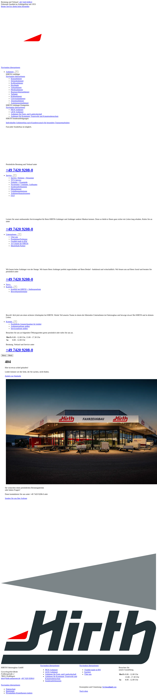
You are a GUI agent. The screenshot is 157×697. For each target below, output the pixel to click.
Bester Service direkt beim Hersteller (15, 6)
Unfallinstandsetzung (19, 191)
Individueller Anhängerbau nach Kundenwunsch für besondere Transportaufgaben (38, 123)
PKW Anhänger (17, 110)
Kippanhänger (16, 79)
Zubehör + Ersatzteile (19, 182)
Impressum (10, 691)
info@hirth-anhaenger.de (10, 678)
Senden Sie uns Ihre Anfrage (16, 498)
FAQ (13, 196)
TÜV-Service (16, 180)
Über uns (14, 237)
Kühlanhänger (16, 96)
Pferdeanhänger (17, 90)
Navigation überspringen (10, 67)
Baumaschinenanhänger (20, 92)
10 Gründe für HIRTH (19, 243)
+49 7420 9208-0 (25, 2)
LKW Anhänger (17, 112)
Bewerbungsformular (19, 291)
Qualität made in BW (19, 241)
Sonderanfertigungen (19, 187)
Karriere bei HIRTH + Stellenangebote (26, 289)
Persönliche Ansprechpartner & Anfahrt (26, 324)
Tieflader (14, 94)
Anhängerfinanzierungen (20, 193)
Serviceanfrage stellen (19, 328)
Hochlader (15, 85)
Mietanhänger (16, 189)
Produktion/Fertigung (19, 239)
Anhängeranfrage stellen (20, 326)
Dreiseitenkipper (17, 81)
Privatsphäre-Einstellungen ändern (19, 693)
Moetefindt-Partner (18, 246)
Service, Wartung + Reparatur (22, 178)
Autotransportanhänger (20, 103)
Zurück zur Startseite (13, 376)
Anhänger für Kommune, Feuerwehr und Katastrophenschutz (34, 116)
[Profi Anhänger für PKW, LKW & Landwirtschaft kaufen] (78, 65)
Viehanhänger (16, 87)
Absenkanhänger (17, 101)
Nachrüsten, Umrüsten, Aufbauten (24, 184)
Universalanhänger (18, 99)
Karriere (87, 672)
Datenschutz (10, 689)
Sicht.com (109, 687)
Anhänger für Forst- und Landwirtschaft (26, 114)
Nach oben (83, 691)
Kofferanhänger (17, 83)
